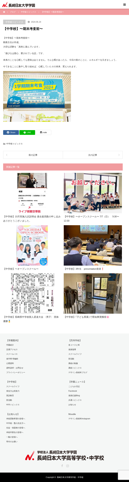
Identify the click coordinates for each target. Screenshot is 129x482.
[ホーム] (4, 10)
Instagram (67, 465)
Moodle (72, 414)
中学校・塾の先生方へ (15, 423)
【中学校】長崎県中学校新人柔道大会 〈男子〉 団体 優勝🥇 (31, 319)
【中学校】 (11, 381)
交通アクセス (12, 349)
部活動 (71, 359)
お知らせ (72, 405)
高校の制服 (73, 363)
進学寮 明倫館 (12, 359)
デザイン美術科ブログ (77, 372)
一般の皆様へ (12, 437)
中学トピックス (13, 405)
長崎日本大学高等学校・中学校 (70, 477)
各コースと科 (74, 345)
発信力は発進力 (13, 391)
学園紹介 (10, 345)
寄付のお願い (12, 442)
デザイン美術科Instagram (79, 419)
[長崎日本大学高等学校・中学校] (64, 458)
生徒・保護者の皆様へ (15, 428)
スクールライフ (75, 354)
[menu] (124, 4)
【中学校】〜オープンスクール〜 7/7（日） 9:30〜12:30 (91, 218)
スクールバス (12, 354)
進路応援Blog (74, 395)
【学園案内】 (13, 340)
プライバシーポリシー (15, 372)
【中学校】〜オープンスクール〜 (21, 268)
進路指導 (72, 349)
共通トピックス (75, 400)
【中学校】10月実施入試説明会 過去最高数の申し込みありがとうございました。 (32, 218)
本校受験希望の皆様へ (15, 419)
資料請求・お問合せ (14, 368)
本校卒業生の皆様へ (14, 432)
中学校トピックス (14, 22)
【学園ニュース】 (77, 381)
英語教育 (10, 395)
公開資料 (10, 363)
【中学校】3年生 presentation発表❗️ (84, 268)
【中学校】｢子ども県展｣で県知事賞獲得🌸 (86, 317)
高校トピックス (75, 368)
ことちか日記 (74, 386)
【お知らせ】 (13, 414)
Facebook (72, 391)
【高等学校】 (75, 340)
